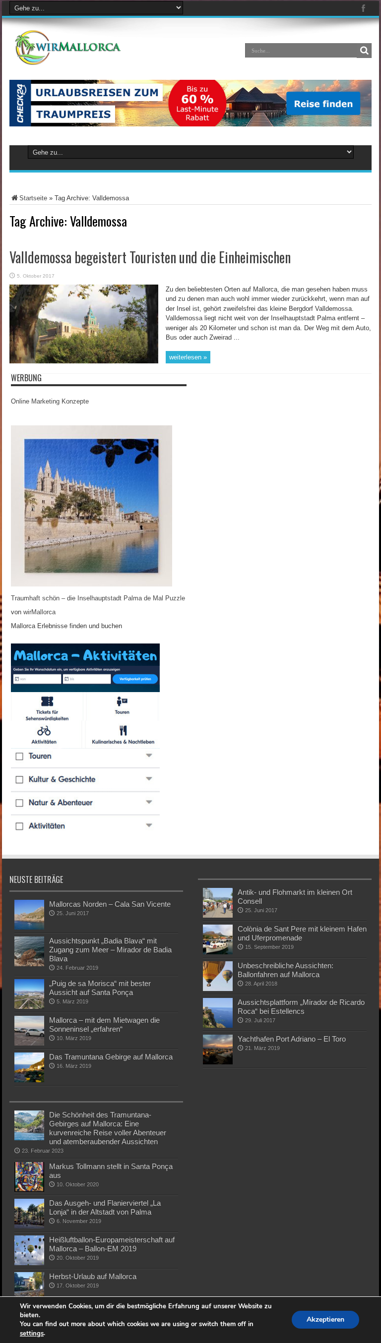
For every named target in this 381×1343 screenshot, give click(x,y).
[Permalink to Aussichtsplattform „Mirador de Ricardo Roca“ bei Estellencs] (218, 1025)
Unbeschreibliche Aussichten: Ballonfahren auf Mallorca (285, 970)
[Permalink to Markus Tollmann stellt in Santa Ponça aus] (29, 1189)
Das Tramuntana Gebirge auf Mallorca (111, 1056)
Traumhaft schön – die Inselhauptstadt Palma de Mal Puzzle (98, 598)
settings (32, 1333)
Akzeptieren (325, 1320)
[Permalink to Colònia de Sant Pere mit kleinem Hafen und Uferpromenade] (218, 952)
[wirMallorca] (69, 57)
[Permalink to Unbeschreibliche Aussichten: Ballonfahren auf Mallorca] (218, 989)
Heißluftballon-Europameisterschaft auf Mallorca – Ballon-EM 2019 (112, 1244)
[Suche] (364, 50)
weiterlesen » (188, 357)
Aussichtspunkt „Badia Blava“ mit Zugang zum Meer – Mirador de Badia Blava (110, 949)
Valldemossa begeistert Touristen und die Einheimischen (150, 257)
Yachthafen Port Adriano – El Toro (292, 1039)
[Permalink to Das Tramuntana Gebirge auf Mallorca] (29, 1080)
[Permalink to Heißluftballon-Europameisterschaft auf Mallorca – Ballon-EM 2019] (29, 1263)
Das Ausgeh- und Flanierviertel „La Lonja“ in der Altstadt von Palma (105, 1207)
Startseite (33, 198)
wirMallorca (39, 612)
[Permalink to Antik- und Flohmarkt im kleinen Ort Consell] (218, 915)
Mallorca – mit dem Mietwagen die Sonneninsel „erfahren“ (104, 1024)
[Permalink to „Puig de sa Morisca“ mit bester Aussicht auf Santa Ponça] (29, 1006)
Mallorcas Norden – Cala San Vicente (110, 904)
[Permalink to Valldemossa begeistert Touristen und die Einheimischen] (83, 361)
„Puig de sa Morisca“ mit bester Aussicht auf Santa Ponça (100, 987)
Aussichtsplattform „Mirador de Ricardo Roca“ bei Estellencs (301, 1006)
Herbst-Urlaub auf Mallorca (92, 1276)
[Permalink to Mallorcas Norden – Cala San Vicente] (29, 927)
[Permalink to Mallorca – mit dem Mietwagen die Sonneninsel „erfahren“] (29, 1043)
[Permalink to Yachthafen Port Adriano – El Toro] (218, 1062)
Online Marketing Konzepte (50, 401)
